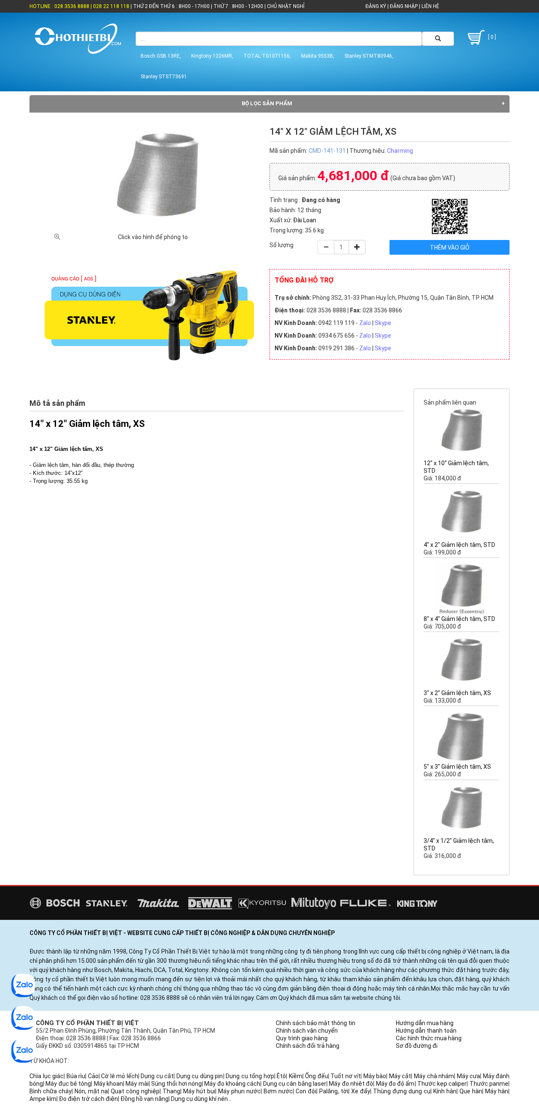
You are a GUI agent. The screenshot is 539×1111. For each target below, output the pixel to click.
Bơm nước (278, 1091)
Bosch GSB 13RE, (161, 56)
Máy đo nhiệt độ (351, 1083)
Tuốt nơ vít (345, 1076)
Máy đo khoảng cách (232, 1083)
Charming (400, 150)
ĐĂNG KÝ (376, 6)
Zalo (365, 323)
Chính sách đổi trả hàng (307, 1045)
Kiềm (295, 1076)
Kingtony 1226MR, (212, 56)
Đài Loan (304, 220)
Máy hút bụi (199, 1091)
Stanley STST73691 (164, 77)
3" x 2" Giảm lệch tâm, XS (457, 693)
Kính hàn (444, 1091)
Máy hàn (496, 1091)
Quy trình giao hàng (302, 1038)
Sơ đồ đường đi (417, 1045)
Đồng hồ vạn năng (144, 1098)
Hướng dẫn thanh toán (426, 1030)
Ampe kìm (42, 1098)
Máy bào (375, 1076)
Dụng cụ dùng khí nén (199, 1098)
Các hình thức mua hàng (429, 1038)
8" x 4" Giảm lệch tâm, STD (459, 618)
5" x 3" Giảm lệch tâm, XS (457, 766)
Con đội (306, 1091)
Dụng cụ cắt (157, 1076)
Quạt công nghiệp (135, 1091)
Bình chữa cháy (50, 1091)
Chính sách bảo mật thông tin (315, 1023)
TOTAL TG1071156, (267, 56)
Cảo (93, 1076)
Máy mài (136, 1083)
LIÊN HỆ (429, 6)
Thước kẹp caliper (442, 1083)
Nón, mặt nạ (91, 1091)
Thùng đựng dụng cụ (401, 1091)
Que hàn (470, 1091)
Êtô (281, 1076)
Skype (383, 323)
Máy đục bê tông (68, 1083)
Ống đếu (316, 1076)
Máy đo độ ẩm (395, 1083)
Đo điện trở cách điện (88, 1098)
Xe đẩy (360, 1091)
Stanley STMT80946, (368, 56)
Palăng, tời (333, 1091)
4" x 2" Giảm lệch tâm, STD (459, 544)
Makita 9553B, (317, 56)
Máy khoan (108, 1083)
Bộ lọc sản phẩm (267, 103)
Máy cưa (468, 1076)
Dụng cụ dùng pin (199, 1076)
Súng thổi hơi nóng (176, 1083)
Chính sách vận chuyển (307, 1030)
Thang (171, 1091)
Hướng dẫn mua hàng (425, 1023)
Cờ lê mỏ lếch (119, 1076)
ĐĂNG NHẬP (404, 6)
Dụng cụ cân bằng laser (294, 1083)
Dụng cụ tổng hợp (250, 1076)
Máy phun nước (239, 1091)
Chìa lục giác (46, 1076)
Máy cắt (400, 1076)
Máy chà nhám (434, 1076)
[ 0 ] (491, 37)
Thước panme (489, 1083)
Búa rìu (76, 1076)
